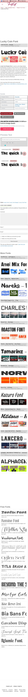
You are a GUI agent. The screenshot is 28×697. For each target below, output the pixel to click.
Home (2, 7)
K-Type (16, 300)
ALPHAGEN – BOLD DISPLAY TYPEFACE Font (10, 452)
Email (2, 231)
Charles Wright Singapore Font (7, 300)
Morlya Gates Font (14, 594)
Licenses (11, 689)
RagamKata (18, 430)
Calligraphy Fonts (15, 301)
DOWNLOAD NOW (7, 129)
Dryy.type (11, 44)
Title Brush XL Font (14, 567)
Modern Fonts (22, 258)
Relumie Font (12, 641)
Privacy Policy (22, 689)
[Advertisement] (14, 24)
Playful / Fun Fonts (21, 7)
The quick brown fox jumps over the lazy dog (13, 154)
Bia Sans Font (14, 614)
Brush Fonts (7, 388)
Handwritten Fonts (15, 258)
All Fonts (16, 691)
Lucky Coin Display (14, 202)
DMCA (15, 689)
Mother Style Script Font (14, 529)
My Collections (22, 1)
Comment (2, 211)
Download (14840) (7, 113)
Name (2, 227)
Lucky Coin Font (4, 44)
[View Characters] (24, 154)
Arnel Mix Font (4, 256)
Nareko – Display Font (5, 278)
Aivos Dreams (17, 343)
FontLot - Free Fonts (14, 686)
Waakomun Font (12, 538)
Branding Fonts (8, 279)
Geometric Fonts (21, 279)
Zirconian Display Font (14, 548)
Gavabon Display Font (14, 623)
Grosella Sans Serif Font (11, 575)
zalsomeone (24, 452)
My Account (13, 1)
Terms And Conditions (8, 691)
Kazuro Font (3, 387)
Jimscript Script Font (14, 632)
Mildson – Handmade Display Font (8, 409)
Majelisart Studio (15, 278)
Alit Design (9, 387)
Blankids (18, 409)
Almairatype (10, 322)
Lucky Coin (6, 202)
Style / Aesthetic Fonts (10, 7)
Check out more (20, 113)
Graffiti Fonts (19, 388)
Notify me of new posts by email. (9, 238)
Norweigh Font (4, 365)
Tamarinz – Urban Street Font (7, 343)
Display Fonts (8, 45)
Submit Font (22, 691)
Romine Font (10, 521)
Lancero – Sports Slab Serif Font (8, 430)
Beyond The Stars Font (14, 584)
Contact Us (4, 689)
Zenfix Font (14, 512)
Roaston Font (3, 322)
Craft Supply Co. (11, 256)
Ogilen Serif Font (14, 558)
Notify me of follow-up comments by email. (11, 236)
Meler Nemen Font (11, 604)
